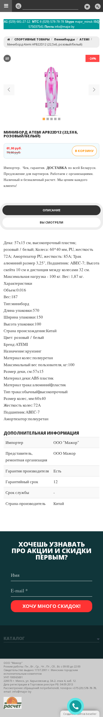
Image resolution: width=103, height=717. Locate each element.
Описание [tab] (51, 210)
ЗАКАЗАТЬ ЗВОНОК (77, 706)
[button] (9, 91)
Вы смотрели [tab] (51, 222)
